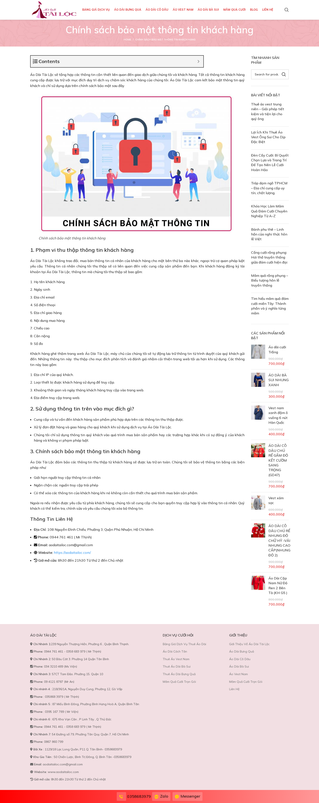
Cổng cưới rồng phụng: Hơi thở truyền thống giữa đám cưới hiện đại (269, 257)
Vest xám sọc (276, 500)
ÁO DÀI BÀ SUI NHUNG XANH (278, 380)
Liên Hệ (234, 689)
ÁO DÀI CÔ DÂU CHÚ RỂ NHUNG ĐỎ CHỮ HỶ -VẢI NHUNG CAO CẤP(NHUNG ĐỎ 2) (279, 540)
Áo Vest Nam (238, 674)
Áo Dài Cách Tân (175, 651)
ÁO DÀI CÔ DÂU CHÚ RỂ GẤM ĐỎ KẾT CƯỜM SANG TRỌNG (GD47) (278, 460)
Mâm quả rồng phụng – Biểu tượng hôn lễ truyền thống (269, 280)
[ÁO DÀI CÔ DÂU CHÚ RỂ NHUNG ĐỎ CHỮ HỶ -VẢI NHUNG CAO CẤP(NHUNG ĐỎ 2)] (258, 546)
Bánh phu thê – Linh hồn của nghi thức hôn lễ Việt (269, 234)
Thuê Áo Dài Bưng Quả (179, 674)
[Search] (286, 9)
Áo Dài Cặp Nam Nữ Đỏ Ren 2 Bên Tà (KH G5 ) (277, 585)
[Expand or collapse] (198, 61)
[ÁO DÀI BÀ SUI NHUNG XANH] (258, 386)
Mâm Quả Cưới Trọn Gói (179, 682)
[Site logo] (54, 9)
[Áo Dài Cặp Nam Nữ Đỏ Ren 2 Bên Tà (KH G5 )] (258, 591)
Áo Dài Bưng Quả (241, 651)
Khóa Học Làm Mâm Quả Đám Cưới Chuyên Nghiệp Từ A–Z (269, 211)
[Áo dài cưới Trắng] (258, 355)
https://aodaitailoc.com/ (72, 552)
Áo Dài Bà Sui (239, 666)
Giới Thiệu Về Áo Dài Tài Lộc (249, 644)
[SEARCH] (284, 74)
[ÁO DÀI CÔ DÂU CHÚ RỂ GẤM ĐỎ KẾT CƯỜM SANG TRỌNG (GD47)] (258, 466)
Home (127, 39)
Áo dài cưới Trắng (277, 349)
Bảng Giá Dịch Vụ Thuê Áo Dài (184, 644)
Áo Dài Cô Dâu (239, 659)
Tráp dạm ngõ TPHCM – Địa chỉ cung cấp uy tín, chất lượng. (269, 188)
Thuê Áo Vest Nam (176, 659)
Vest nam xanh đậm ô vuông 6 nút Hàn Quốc (278, 415)
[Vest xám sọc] (258, 506)
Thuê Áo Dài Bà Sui (177, 666)
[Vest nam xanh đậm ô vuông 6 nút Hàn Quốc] (258, 421)
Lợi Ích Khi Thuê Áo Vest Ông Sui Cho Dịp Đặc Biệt (268, 137)
